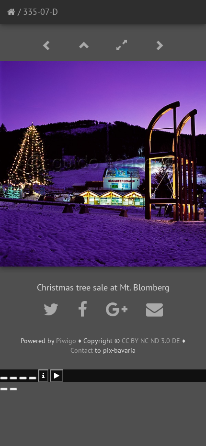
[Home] (11, 11)
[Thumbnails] (85, 46)
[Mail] (154, 309)
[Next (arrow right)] (13, 389)
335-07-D (40, 11)
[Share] (13, 378)
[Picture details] (43, 375)
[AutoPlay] (56, 375)
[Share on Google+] (119, 309)
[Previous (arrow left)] (4, 389)
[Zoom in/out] (32, 378)
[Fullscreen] (123, 46)
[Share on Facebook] (84, 309)
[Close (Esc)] (4, 378)
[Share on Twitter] (53, 309)
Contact (81, 350)
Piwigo (66, 340)
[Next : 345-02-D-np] (159, 46)
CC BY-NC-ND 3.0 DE (151, 340)
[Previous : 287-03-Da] (48, 46)
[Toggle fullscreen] (23, 378)
